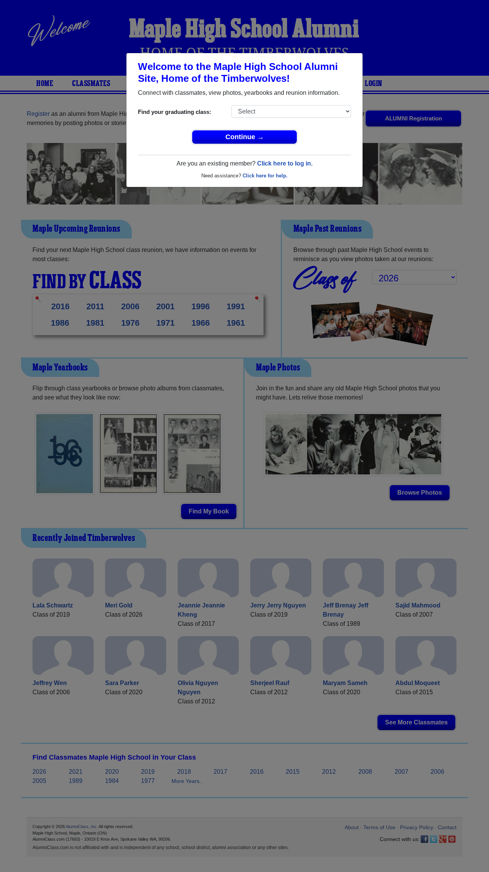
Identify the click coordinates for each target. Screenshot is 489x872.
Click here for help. (265, 176)
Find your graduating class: (174, 112)
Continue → (244, 137)
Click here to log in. (285, 163)
